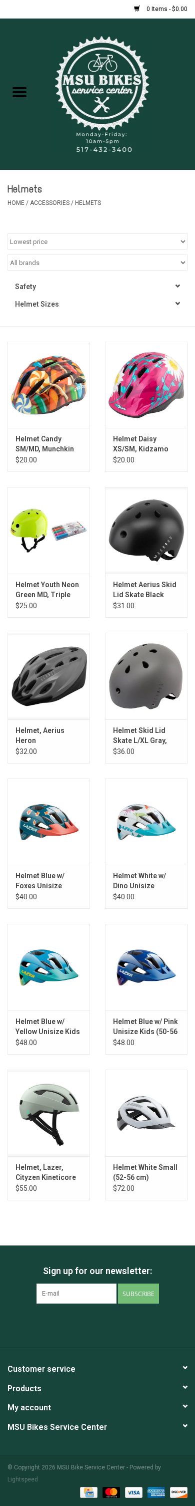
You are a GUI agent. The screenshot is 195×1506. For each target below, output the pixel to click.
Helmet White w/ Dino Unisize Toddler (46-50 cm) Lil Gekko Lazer (145, 881)
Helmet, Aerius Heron (40, 735)
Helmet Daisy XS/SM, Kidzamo (140, 444)
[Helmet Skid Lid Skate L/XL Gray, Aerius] (146, 676)
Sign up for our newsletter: (97, 1271)
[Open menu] (19, 92)
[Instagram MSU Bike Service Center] (124, 1324)
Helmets (88, 202)
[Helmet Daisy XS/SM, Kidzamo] (146, 385)
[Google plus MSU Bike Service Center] (89, 1324)
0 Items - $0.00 (166, 9)
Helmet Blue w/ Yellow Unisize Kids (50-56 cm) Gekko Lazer (48, 1027)
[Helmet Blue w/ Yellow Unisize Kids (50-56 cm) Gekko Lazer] (49, 967)
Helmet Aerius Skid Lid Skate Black (144, 590)
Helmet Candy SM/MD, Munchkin (45, 444)
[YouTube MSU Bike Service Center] (106, 1324)
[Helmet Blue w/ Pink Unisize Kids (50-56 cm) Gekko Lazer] (146, 967)
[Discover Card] (177, 1491)
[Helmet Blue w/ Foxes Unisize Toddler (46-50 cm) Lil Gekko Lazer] (49, 822)
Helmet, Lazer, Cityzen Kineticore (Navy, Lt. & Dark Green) (46, 1172)
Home (16, 202)
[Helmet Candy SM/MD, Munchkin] (49, 385)
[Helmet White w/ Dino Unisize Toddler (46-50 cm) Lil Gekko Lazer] (146, 822)
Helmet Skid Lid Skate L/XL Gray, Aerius (140, 735)
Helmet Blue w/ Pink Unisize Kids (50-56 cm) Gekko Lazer (145, 1027)
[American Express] (155, 1491)
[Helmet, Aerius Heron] (49, 676)
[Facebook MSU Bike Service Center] (72, 1324)
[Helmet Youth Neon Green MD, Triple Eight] (49, 530)
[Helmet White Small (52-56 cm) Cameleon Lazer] (146, 1113)
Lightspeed (23, 1479)
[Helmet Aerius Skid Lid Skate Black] (146, 530)
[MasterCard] (110, 1491)
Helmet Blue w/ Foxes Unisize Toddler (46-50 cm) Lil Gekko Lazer (48, 881)
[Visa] (133, 1491)
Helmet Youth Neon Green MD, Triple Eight (47, 590)
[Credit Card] (87, 1491)
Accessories (50, 202)
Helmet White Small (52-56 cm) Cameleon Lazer (145, 1172)
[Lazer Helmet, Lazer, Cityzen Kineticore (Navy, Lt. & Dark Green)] (49, 1113)
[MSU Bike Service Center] (117, 93)
